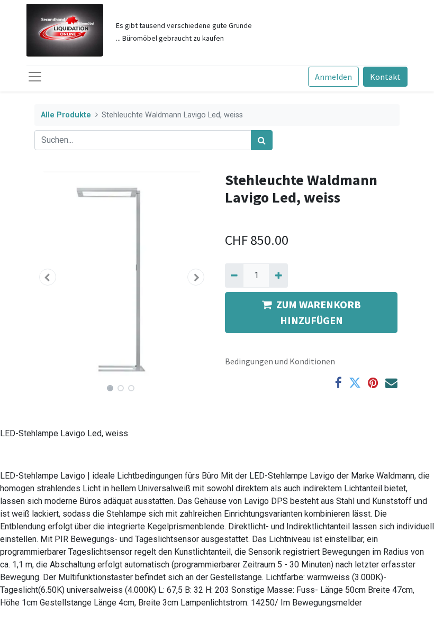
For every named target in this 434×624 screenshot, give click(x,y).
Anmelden (333, 76)
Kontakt (385, 76)
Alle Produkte (66, 115)
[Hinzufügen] (278, 275)
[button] (47, 277)
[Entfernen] (234, 275)
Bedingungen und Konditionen (280, 361)
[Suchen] (262, 140)
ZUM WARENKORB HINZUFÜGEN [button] (318, 312)
